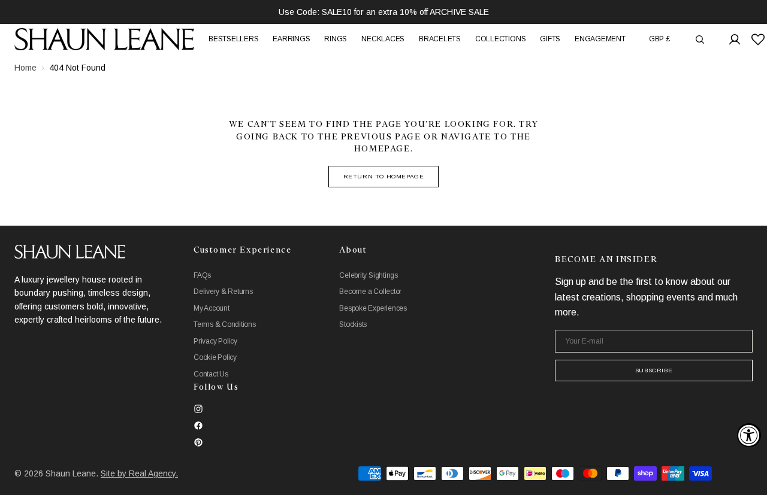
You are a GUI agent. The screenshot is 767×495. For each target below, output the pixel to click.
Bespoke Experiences (372, 308)
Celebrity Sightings (368, 275)
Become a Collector (370, 291)
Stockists (353, 324)
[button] (659, 39)
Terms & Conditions (225, 324)
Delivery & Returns (223, 291)
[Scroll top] (749, 477)
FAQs (202, 275)
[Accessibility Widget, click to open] (749, 435)
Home (25, 67)
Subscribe (653, 370)
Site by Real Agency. (139, 473)
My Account (212, 308)
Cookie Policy (215, 357)
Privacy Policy (215, 341)
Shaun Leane (71, 473)
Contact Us (211, 374)
